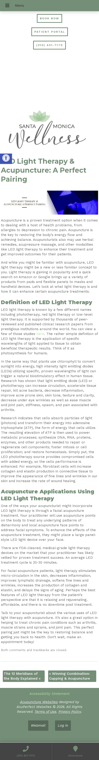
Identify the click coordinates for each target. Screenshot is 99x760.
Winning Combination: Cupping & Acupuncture (69, 676)
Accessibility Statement (49, 694)
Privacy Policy (69, 712)
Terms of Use (45, 712)
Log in (63, 725)
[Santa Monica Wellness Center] (49, 130)
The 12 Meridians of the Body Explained (22, 676)
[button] (6, 158)
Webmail (38, 725)
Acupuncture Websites (39, 702)
